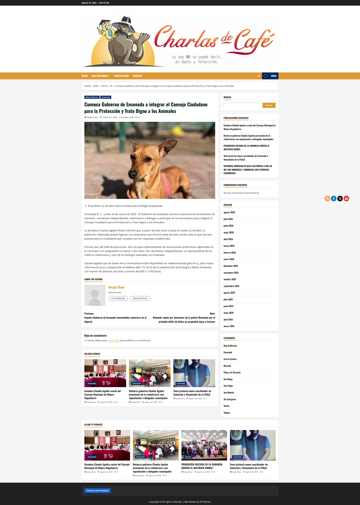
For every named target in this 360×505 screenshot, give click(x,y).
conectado (114, 340)
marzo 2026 (229, 245)
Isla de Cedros (230, 359)
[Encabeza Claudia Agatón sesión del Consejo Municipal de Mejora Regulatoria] (105, 373)
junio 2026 (228, 225)
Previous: (115, 317)
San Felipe (228, 385)
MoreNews (190, 501)
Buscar (227, 97)
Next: (184, 317)
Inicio (84, 76)
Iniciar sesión (121, 76)
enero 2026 (229, 259)
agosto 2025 (229, 292)
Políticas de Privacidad (97, 490)
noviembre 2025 (231, 272)
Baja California (100, 76)
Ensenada (106, 97)
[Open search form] (259, 76)
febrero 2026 (230, 252)
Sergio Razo (92, 117)
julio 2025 (228, 299)
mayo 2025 (229, 312)
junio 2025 (228, 306)
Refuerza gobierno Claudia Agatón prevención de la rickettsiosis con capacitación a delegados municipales (148, 394)
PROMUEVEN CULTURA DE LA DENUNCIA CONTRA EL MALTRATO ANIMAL (201, 466)
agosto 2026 (229, 212)
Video (273, 76)
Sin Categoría (230, 399)
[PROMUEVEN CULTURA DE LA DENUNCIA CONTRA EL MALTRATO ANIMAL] (204, 445)
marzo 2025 (229, 326)
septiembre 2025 (231, 286)
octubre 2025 (230, 279)
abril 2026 (228, 239)
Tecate (227, 405)
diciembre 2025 (231, 265)
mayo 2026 (229, 232)
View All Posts (140, 298)
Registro (137, 76)
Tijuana (227, 412)
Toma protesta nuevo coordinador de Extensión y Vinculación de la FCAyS (192, 392)
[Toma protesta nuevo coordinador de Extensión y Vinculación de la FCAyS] (194, 373)
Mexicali (227, 365)
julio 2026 (228, 219)
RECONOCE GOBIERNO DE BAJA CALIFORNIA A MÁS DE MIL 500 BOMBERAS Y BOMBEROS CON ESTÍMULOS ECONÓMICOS (248, 169)
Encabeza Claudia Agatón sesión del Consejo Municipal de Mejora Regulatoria (102, 394)
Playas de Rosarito (232, 372)
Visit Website (118, 298)
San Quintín (229, 392)
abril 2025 (228, 319)
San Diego (228, 379)
